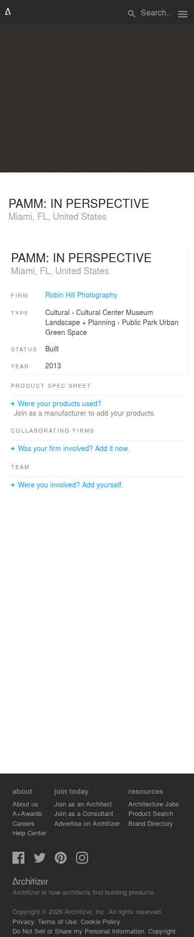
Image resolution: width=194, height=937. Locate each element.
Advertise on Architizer (87, 823)
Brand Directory (150, 823)
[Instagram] (82, 861)
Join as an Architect (83, 803)
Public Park (139, 322)
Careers (23, 823)
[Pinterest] (61, 861)
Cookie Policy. (101, 921)
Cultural (57, 312)
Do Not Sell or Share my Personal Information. (79, 931)
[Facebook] (18, 861)
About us (25, 803)
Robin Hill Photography (81, 295)
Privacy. (24, 921)
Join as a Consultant (83, 813)
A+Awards (27, 813)
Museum (139, 312)
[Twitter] (40, 861)
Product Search (150, 813)
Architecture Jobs (153, 803)
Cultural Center (100, 312)
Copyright (162, 931)
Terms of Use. (58, 921)
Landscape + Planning (80, 322)
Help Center (29, 832)
